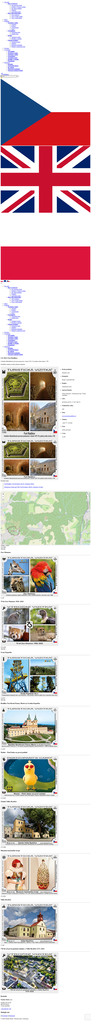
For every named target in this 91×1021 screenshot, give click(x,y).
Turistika (13, 24)
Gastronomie (15, 27)
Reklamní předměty (16, 45)
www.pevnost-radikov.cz (69, 416)
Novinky (6, 48)
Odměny (13, 10)
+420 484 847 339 (6, 1009)
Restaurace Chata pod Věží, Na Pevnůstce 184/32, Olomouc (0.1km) (23, 487)
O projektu (7, 50)
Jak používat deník (16, 5)
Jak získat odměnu (16, 8)
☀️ (1, 78)
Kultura (13, 26)
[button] (3, 494)
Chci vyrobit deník (16, 18)
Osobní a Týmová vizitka (18, 7)
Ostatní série (14, 34)
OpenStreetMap (86, 544)
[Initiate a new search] (88, 494)
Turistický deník (15, 37)
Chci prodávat (15, 15)
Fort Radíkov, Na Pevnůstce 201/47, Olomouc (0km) (19, 484)
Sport (12, 29)
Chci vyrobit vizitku (17, 16)
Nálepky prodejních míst (18, 46)
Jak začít (6, 2)
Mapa (5, 19)
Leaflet (78, 544)
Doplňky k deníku (16, 39)
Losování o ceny (16, 11)
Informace (7, 62)
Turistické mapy (15, 42)
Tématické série (15, 32)
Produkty (6, 21)
